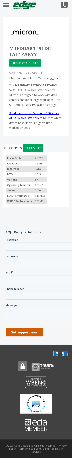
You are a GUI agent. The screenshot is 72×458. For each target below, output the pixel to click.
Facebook (65, 353)
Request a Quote (25, 63)
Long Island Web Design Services (47, 450)
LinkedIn (55, 353)
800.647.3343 (64, 5)
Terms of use (25, 448)
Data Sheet (33, 148)
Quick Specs (13, 148)
